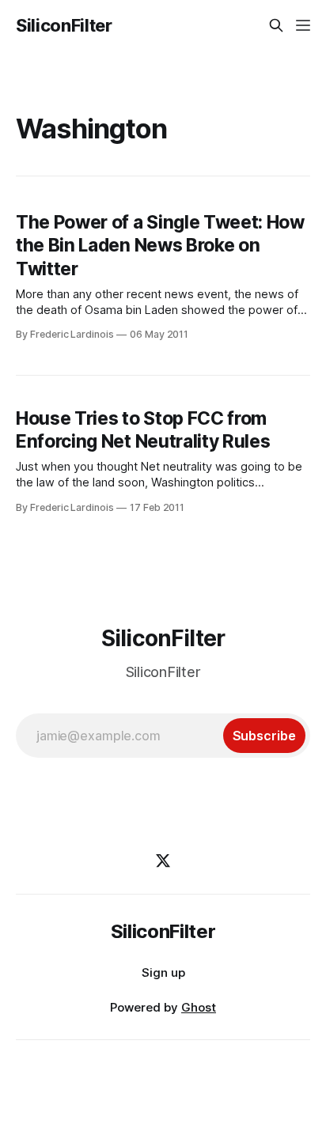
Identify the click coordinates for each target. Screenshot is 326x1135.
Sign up (163, 972)
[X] (163, 860)
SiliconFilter (64, 25)
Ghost (198, 1007)
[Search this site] (276, 25)
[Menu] (303, 25)
